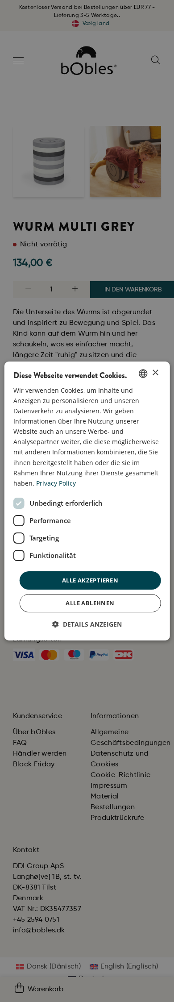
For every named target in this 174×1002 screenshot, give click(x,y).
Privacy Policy (56, 483)
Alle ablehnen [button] (90, 603)
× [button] (155, 373)
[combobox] (142, 373)
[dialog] (87, 501)
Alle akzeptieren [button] (90, 580)
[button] (87, 624)
